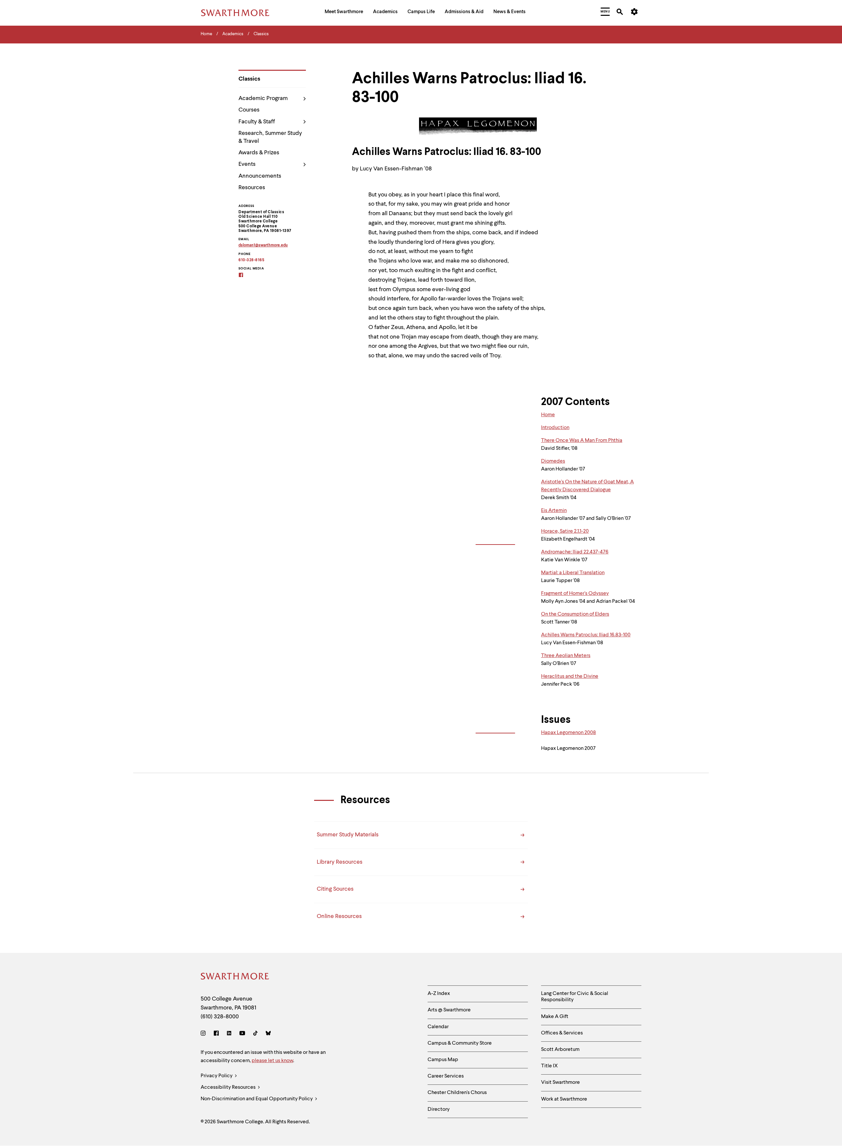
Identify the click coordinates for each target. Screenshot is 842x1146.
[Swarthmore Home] (235, 977)
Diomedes (553, 461)
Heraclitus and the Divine (569, 676)
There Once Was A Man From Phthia (581, 440)
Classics (249, 79)
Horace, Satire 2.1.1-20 (565, 531)
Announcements (259, 176)
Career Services (446, 1076)
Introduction (555, 427)
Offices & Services (562, 1033)
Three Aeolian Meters (565, 655)
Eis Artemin (554, 510)
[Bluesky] (268, 1034)
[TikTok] (255, 1034)
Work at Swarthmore (564, 1099)
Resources (251, 188)
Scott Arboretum (560, 1049)
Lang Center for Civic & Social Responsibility (574, 997)
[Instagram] (204, 1034)
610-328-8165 (251, 260)
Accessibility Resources (229, 1087)
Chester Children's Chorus (457, 1092)
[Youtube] (242, 1034)
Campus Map (443, 1059)
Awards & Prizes (258, 153)
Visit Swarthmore (560, 1082)
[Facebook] (216, 1034)
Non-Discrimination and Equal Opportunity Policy (257, 1099)
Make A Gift (554, 1016)
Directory (439, 1109)
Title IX (549, 1066)
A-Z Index (439, 993)
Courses (249, 110)
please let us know (272, 1060)
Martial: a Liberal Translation (573, 572)
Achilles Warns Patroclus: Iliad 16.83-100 (586, 635)
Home (548, 415)
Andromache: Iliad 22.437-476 (574, 552)
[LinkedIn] (229, 1034)
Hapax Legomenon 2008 (568, 732)
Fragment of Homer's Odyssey (575, 593)
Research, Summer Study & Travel (270, 137)
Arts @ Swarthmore (449, 1010)
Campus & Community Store (460, 1043)
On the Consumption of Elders (575, 614)
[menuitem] (344, 13)
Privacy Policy (217, 1076)
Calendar (438, 1027)
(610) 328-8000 (220, 1017)
